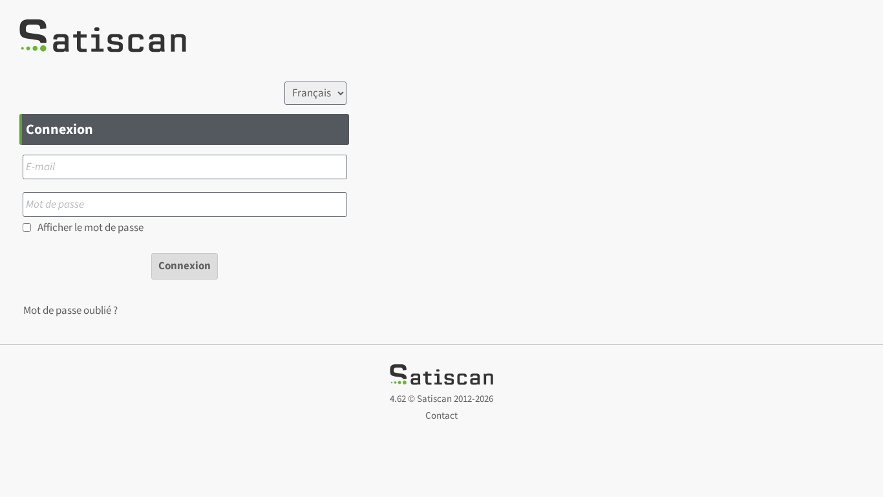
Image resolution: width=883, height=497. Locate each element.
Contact (441, 416)
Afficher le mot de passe (90, 228)
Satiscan (434, 399)
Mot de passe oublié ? (70, 310)
